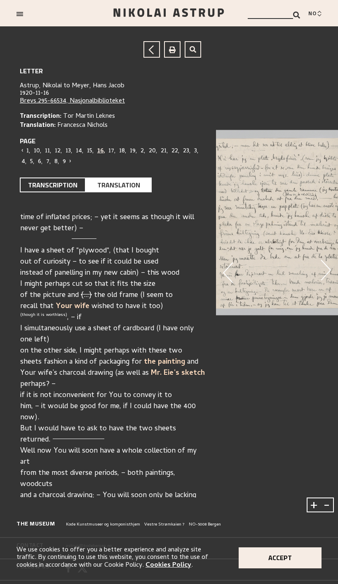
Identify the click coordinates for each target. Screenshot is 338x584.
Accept (280, 557)
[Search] (296, 15)
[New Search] (193, 49)
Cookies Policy (168, 565)
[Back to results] (151, 49)
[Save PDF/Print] (172, 49)
